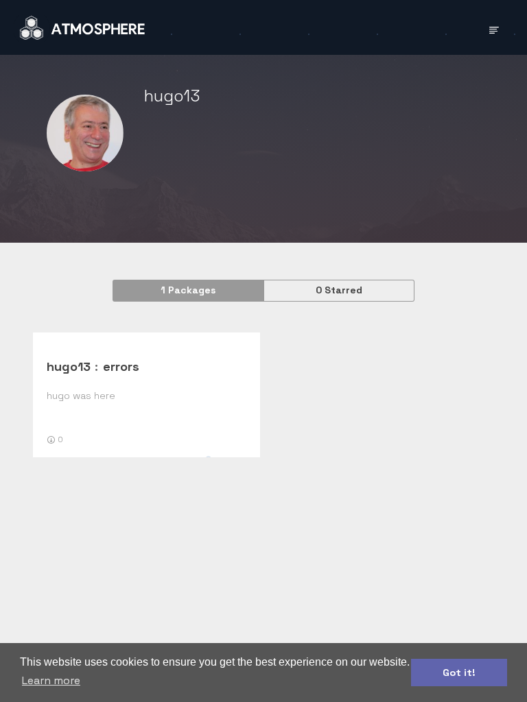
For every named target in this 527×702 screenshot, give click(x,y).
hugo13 (69, 366)
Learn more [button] (51, 680)
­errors (121, 366)
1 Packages (188, 290)
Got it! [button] (459, 672)
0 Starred (339, 290)
